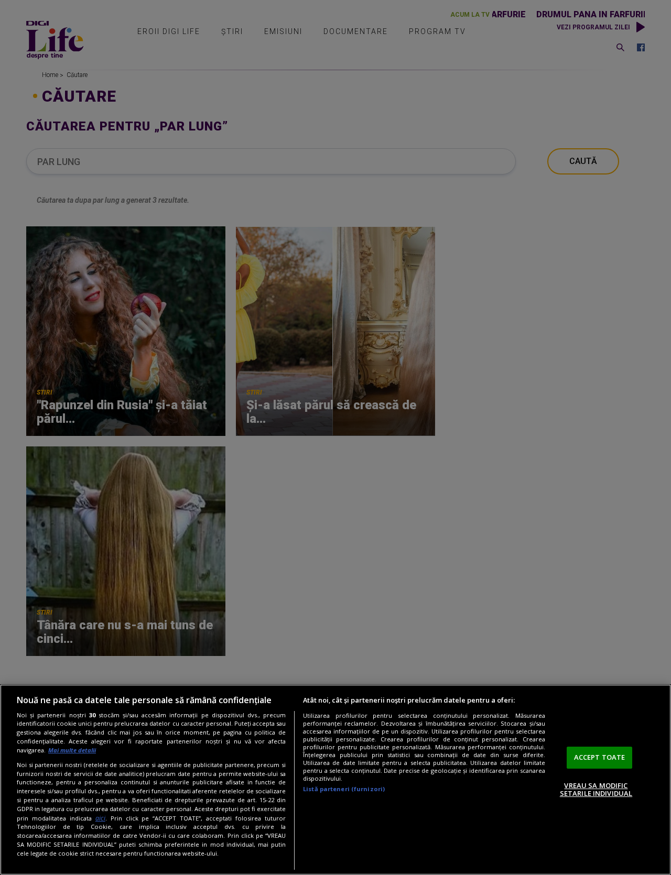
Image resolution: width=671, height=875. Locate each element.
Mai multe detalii (72, 750)
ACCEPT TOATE (599, 757)
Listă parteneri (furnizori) (344, 789)
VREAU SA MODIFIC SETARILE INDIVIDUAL (596, 790)
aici (100, 818)
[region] (335, 779)
